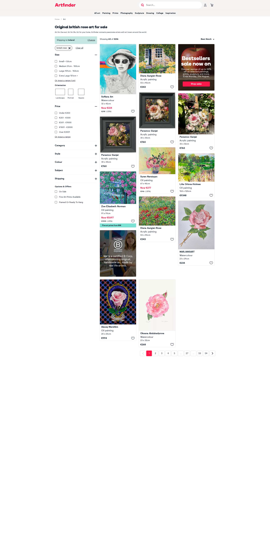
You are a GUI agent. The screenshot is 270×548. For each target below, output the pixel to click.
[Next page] (212, 397)
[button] (207, 39)
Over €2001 (64, 132)
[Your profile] (205, 5)
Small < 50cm (65, 61)
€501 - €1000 (65, 122)
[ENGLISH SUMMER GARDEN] (157, 219)
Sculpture (139, 13)
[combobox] (207, 39)
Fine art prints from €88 (111, 225)
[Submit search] (142, 5)
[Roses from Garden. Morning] (157, 170)
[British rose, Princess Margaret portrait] (118, 79)
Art (64, 19)
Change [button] (91, 40)
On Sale (62, 191)
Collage (159, 13)
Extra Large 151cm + (68, 76)
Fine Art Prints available (69, 197)
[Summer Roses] (196, 122)
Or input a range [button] (62, 137)
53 (199, 397)
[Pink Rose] (196, 233)
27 (187, 397)
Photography (127, 13)
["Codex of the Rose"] (118, 310)
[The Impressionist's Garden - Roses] (118, 199)
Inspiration (171, 13)
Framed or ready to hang (71, 202)
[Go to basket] (212, 5)
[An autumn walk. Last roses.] (196, 175)
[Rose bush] (157, 118)
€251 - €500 (64, 118)
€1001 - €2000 (66, 127)
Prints (115, 13)
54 (206, 397)
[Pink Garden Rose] (157, 313)
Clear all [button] (79, 48)
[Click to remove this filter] (69, 48)
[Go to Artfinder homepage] (65, 4)
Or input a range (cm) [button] (65, 80)
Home (57, 19)
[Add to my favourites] (133, 111)
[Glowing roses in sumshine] (118, 143)
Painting (106, 13)
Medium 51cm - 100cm (69, 66)
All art (97, 13)
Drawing (150, 13)
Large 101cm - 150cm (69, 71)
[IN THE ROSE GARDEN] (157, 66)
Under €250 (64, 113)
